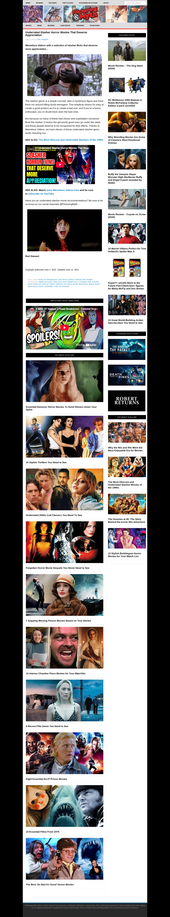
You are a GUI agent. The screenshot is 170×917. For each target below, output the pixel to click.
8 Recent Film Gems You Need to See (47, 726)
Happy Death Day (34, 284)
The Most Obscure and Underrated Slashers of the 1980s (71, 140)
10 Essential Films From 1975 (42, 831)
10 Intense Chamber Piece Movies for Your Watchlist (55, 673)
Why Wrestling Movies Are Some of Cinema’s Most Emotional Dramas (126, 140)
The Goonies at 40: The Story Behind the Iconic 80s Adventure (126, 520)
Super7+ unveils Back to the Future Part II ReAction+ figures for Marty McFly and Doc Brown (126, 286)
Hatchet (45, 284)
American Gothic (46, 282)
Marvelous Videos (86, 284)
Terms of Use (91, 908)
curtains (83, 282)
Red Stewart (87, 280)
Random (78, 280)
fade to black (93, 282)
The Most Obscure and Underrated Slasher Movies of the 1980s (125, 485)
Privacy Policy (103, 908)
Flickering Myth (85, 14)
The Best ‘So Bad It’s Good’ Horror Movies (50, 884)
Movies (71, 280)
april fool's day (59, 282)
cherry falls (72, 282)
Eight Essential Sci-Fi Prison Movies (46, 779)
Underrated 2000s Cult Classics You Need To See (54, 515)
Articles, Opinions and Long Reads (52, 280)
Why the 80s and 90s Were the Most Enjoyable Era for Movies (125, 449)
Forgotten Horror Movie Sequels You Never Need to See (57, 568)
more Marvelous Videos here (62, 190)
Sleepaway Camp (51, 286)
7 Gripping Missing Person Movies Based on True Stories (58, 620)
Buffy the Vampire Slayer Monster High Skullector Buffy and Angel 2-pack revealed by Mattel (125, 178)
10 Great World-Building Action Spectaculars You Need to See (125, 321)
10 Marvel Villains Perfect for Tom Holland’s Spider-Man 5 (127, 250)
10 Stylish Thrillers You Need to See (46, 462)
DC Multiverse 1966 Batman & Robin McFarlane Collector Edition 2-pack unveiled (125, 103)
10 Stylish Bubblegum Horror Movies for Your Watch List (124, 555)
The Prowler (63, 286)
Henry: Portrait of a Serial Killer (64, 284)
